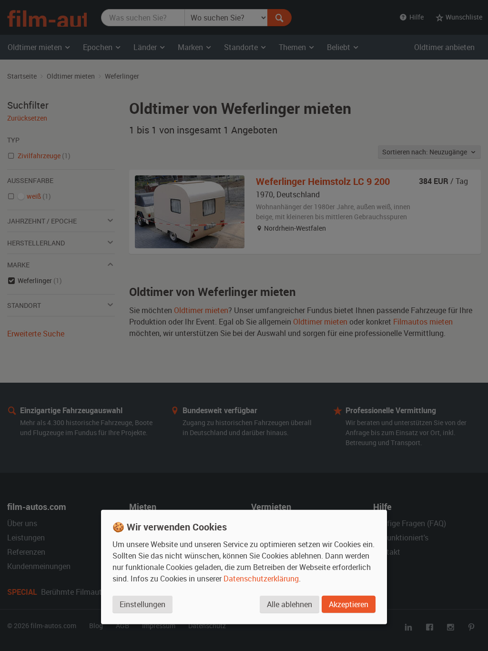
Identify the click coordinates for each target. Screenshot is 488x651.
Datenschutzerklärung (261, 578)
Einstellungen (142, 604)
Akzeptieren (348, 604)
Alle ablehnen (289, 604)
